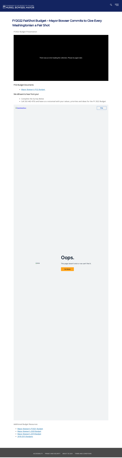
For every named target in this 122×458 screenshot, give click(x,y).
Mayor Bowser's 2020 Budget (29, 431)
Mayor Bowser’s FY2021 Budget (30, 429)
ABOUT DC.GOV (68, 453)
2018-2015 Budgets (25, 436)
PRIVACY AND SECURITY (52, 453)
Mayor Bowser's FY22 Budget (33, 89)
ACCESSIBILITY (38, 453)
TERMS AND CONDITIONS (83, 453)
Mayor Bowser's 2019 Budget (29, 434)
